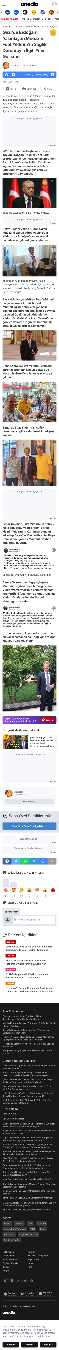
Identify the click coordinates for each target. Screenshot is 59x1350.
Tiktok (43, 1229)
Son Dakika (9, 1234)
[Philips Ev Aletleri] (7, 12)
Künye (31, 1263)
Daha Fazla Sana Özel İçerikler (28, 826)
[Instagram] (5, 1280)
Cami (22, 284)
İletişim (6, 1270)
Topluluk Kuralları (11, 1263)
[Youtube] (25, 1280)
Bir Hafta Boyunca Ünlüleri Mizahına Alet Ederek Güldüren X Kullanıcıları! (27, 976)
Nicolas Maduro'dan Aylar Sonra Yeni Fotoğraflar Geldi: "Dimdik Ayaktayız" (26, 962)
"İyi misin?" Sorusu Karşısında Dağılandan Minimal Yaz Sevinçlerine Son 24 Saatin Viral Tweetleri (30, 990)
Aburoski (24, 65)
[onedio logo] (28, 1312)
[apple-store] (11, 1294)
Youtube (42, 1223)
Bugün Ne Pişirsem (28, 1234)
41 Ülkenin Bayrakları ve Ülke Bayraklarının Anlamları (28, 1197)
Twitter (7, 1223)
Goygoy (10, 983)
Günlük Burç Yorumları (15, 1229)
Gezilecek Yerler (12, 1240)
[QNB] (33, 12)
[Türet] (42, 12)
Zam (30, 1223)
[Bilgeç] (51, 12)
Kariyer (31, 1252)
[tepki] (6, 890)
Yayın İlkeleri (34, 1259)
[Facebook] (11, 1280)
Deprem (19, 1223)
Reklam (6, 1267)
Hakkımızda (8, 1252)
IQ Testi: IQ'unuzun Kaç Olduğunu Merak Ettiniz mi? (27, 1209)
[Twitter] (18, 1280)
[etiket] (53, 32)
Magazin (11, 969)
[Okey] (16, 12)
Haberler (7, 26)
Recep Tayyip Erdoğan (16, 96)
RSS (30, 1267)
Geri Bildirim (8, 1255)
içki (46, 96)
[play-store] (28, 1294)
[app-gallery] (46, 1294)
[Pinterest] (31, 1280)
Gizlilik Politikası (10, 1259)
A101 (33, 1229)
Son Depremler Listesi (13, 1118)
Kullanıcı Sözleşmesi (38, 1255)
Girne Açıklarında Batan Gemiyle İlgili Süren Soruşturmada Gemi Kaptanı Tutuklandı (29, 948)
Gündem (18, 26)
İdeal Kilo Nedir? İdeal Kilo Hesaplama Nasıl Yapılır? (27, 1179)
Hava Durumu (9, 1113)
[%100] (25, 12)
